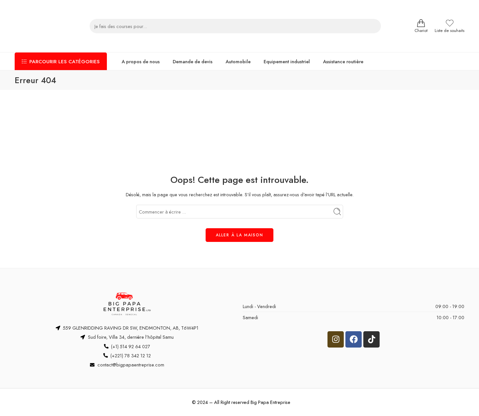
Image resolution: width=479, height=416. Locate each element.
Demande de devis (192, 61)
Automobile (238, 61)
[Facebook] (353, 339)
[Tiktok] (371, 339)
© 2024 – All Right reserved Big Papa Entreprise (241, 402)
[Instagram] (335, 339)
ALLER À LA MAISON (239, 235)
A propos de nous (141, 61)
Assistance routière (343, 61)
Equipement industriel (287, 61)
